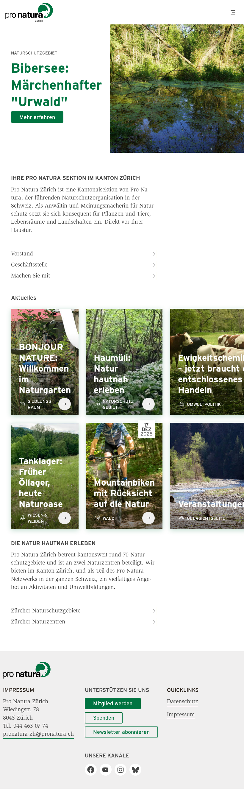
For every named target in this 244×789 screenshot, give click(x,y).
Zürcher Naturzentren (38, 622)
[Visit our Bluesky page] (137, 770)
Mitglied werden (112, 703)
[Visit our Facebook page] (93, 770)
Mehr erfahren (37, 117)
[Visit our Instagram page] (123, 770)
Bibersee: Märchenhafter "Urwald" (56, 84)
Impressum (181, 715)
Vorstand (22, 254)
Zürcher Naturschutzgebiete (45, 611)
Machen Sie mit (30, 276)
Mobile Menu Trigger (234, 12)
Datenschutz (182, 702)
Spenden (103, 717)
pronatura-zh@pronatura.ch (38, 734)
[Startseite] (27, 677)
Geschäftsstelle (29, 265)
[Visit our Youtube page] (108, 770)
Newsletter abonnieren (121, 731)
